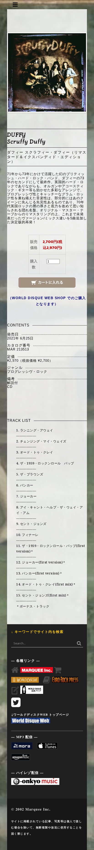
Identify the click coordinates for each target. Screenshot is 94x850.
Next (79, 72)
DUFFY (16, 134)
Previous (14, 72)
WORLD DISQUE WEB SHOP (39, 298)
